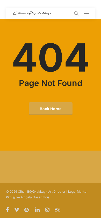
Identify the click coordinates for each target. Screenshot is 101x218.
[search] (76, 13)
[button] (86, 13)
